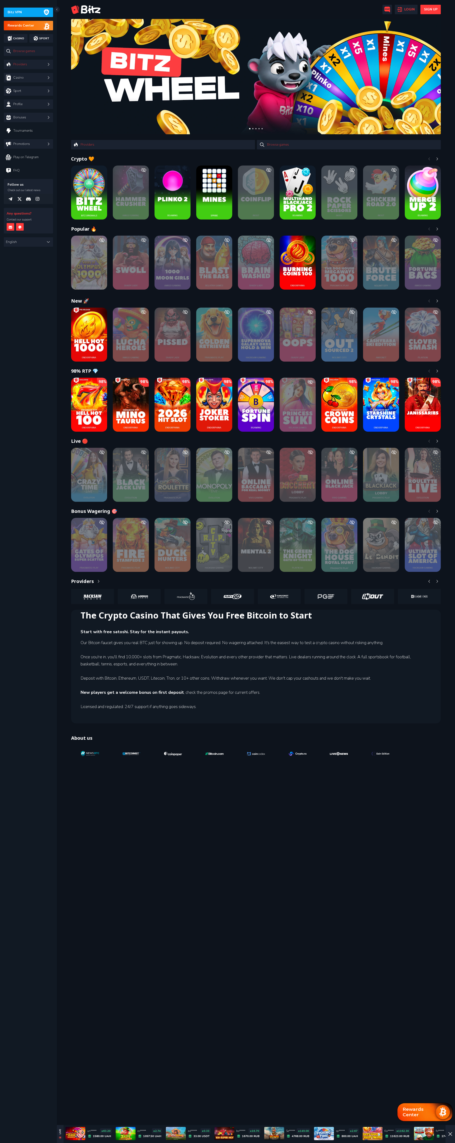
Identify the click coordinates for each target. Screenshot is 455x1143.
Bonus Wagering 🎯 (94, 511)
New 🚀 (80, 301)
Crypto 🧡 (82, 159)
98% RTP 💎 (84, 371)
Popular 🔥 (84, 229)
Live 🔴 (79, 441)
